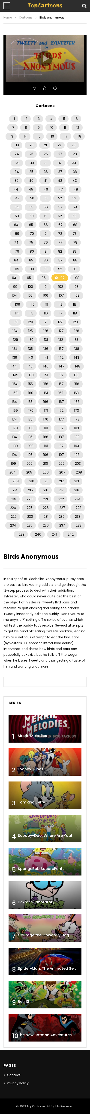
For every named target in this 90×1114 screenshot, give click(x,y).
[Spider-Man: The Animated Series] (45, 961)
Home (7, 17)
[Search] (84, 6)
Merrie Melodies (32, 735)
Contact (14, 1075)
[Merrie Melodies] (45, 729)
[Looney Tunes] (45, 762)
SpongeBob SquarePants (41, 868)
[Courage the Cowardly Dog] (45, 928)
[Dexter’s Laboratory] (45, 895)
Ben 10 (23, 1001)
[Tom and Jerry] (45, 795)
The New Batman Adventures (45, 1035)
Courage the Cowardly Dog (43, 935)
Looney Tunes (30, 769)
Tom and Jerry (31, 802)
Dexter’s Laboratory (36, 902)
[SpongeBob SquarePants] (45, 862)
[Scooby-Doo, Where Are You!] (45, 828)
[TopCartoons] (45, 5)
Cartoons (26, 17)
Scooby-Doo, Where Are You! (45, 835)
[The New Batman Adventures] (45, 1028)
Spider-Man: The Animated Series (49, 968)
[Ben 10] (45, 994)
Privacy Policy (18, 1083)
